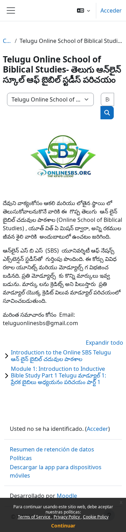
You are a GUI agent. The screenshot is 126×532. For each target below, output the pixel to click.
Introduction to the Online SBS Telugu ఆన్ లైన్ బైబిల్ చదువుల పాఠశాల (61, 356)
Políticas (21, 458)
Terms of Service (34, 517)
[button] (83, 10)
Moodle (67, 496)
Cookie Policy (95, 517)
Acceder (111, 10)
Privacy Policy (67, 517)
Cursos (7, 41)
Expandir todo (104, 342)
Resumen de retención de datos (52, 449)
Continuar (63, 525)
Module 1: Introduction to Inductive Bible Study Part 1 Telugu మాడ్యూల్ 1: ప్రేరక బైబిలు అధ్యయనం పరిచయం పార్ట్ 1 (58, 375)
